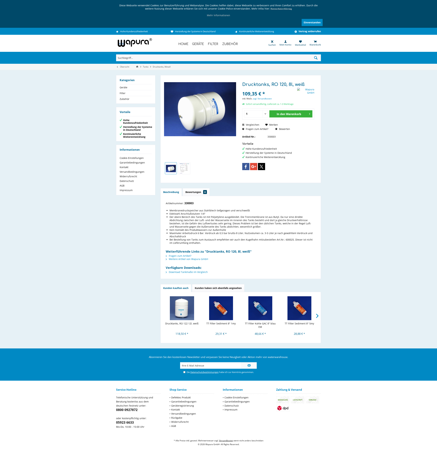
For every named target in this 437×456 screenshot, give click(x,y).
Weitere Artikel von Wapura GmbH (188, 259)
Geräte (123, 87)
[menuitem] (313, 43)
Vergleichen (252, 124)
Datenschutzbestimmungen (204, 372)
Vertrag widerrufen (310, 31)
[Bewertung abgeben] (269, 89)
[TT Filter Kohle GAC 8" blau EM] (260, 308)
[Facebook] (245, 166)
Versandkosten (226, 440)
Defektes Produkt (181, 397)
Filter (122, 93)
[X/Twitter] (261, 166)
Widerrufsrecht (128, 176)
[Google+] (253, 166)
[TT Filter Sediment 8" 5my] (300, 308)
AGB (122, 185)
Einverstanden (312, 22)
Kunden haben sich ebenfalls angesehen (218, 288)
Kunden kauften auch (175, 288)
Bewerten (284, 129)
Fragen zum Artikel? (256, 129)
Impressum (126, 190)
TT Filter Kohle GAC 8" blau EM (260, 325)
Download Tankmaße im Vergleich (188, 272)
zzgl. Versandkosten (262, 98)
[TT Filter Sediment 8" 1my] (221, 308)
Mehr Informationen (218, 15)
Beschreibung (171, 192)
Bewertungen (195, 192)
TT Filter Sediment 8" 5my (299, 323)
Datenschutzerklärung (281, 9)
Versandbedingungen (132, 171)
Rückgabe (176, 417)
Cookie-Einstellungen (132, 158)
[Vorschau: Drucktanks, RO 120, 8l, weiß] (171, 168)
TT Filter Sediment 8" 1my (221, 323)
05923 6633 (125, 422)
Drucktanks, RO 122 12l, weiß (182, 323)
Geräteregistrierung (182, 405)
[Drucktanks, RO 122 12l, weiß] (182, 308)
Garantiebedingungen (132, 162)
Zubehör (124, 99)
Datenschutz (127, 181)
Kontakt (124, 167)
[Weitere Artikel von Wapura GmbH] (305, 91)
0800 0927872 (127, 410)
